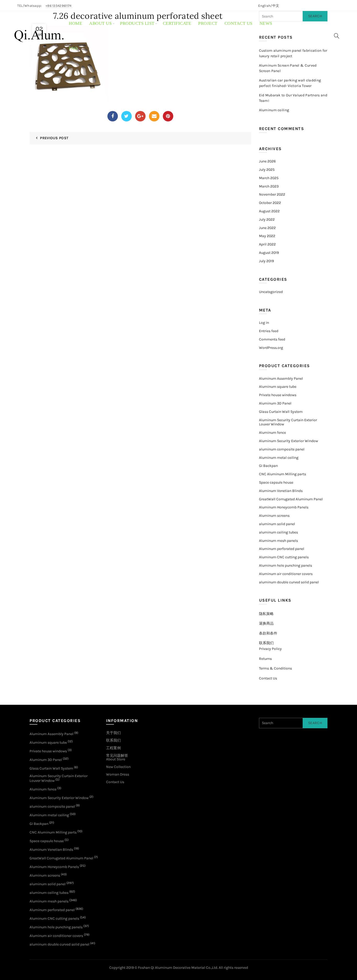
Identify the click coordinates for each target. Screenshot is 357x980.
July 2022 (267, 219)
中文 (275, 6)
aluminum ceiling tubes (278, 532)
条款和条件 (268, 633)
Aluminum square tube (277, 386)
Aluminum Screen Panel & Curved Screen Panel (288, 68)
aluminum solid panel (277, 524)
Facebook (112, 116)
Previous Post (54, 138)
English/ (265, 6)
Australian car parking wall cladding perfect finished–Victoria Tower (290, 83)
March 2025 (269, 178)
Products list (137, 23)
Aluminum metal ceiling (278, 457)
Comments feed (272, 339)
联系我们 (266, 643)
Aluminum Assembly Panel (281, 378)
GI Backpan (268, 465)
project (207, 23)
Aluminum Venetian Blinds (281, 491)
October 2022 (270, 203)
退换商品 (266, 623)
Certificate (177, 23)
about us (100, 23)
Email (154, 116)
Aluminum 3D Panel (275, 403)
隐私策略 (266, 614)
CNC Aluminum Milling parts (282, 474)
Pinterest (168, 116)
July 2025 (267, 169)
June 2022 (267, 228)
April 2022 (267, 244)
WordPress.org (271, 347)
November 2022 (272, 194)
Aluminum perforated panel (281, 549)
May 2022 (267, 236)
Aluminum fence (272, 432)
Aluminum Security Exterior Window (288, 441)
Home (75, 23)
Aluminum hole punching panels (285, 565)
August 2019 (269, 252)
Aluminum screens (274, 515)
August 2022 (269, 211)
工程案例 (113, 748)
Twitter (126, 116)
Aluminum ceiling (274, 110)
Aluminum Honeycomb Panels (283, 507)
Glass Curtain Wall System (281, 411)
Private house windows (277, 395)
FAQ (73, 48)
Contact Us (268, 678)
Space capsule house (276, 482)
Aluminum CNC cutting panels (284, 557)
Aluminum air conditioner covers (286, 574)
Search (315, 723)
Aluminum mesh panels (278, 540)
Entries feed (268, 331)
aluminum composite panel (281, 449)
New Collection (118, 767)
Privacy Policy (270, 649)
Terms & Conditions (275, 668)
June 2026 (267, 161)
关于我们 (113, 733)
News (266, 23)
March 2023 (269, 186)
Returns (265, 658)
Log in (264, 322)
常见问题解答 (117, 755)
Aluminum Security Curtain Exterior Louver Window (288, 422)
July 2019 (266, 261)
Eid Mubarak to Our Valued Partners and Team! (293, 98)
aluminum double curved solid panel (289, 582)
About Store (115, 759)
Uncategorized (271, 292)
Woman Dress (117, 774)
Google (140, 116)
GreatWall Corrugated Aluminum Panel (291, 499)
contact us (238, 23)
